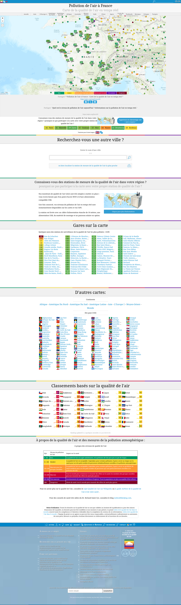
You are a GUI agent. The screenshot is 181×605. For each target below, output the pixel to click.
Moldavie (96, 356)
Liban (95, 324)
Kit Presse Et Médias (46, 537)
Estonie (61, 350)
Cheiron (98, 253)
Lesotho (96, 320)
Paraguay (114, 334)
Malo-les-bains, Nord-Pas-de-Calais (50, 274)
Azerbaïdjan (45, 340)
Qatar (112, 348)
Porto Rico (114, 344)
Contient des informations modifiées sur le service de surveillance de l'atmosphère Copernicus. (98, 561)
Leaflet (2, 92)
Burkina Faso (46, 362)
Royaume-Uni (116, 358)
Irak (77, 342)
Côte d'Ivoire (63, 334)
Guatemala (80, 322)
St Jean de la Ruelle (129, 236)
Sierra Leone (133, 324)
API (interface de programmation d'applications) (56, 568)
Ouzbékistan (115, 330)
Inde (77, 338)
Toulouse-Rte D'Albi (76, 267)
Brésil (43, 356)
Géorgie (61, 364)
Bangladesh (45, 344)
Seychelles (132, 322)
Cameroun (45, 366)
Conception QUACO (86, 581)
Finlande (61, 356)
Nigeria (113, 318)
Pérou (113, 338)
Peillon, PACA (74, 273)
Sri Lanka (131, 334)
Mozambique (98, 362)
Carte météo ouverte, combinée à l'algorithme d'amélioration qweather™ (95, 552)
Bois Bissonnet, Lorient (104, 262)
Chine (60, 322)
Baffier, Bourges (75, 256)
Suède (130, 336)
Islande (78, 348)
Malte (95, 344)
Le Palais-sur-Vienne (130, 269)
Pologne (113, 342)
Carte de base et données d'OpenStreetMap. (94, 574)
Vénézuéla (132, 362)
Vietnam (131, 364)
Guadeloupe (80, 320)
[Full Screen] (2, 25)
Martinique (97, 348)
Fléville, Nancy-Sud (103, 247)
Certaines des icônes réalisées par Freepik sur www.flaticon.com (95, 565)
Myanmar (96, 364)
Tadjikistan (132, 340)
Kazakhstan (80, 360)
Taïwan (131, 342)
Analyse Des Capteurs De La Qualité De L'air (54, 550)
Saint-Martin (115, 364)
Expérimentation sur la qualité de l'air (52, 548)
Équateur (61, 346)
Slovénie (131, 330)
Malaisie (96, 336)
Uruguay (131, 360)
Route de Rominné (129, 273)
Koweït (78, 368)
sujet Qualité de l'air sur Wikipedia (98, 489)
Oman (113, 326)
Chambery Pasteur (102, 264)
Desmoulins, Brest (76, 243)
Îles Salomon (81, 336)
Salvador (114, 368)
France (60, 358)
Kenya (78, 362)
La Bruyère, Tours (102, 258)
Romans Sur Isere (76, 271)
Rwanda (114, 362)
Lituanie (96, 326)
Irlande (78, 346)
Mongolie (96, 358)
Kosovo (78, 366)
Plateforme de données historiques (51, 570)
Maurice (96, 350)
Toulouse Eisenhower (77, 264)
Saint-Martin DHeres (130, 241)
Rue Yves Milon (128, 249)
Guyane (78, 328)
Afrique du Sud (46, 320)
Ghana (60, 366)
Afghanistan (45, 318)
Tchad (130, 344)
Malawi (96, 338)
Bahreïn (44, 342)
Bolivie (43, 352)
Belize (43, 348)
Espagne (61, 348)
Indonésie (79, 340)
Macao (95, 330)
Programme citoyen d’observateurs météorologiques (97, 555)
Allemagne (45, 326)
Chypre (60, 324)
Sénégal (131, 318)
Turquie (131, 356)
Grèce (78, 318)
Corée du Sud (63, 330)
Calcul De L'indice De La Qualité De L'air (53, 560)
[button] (2, 18)
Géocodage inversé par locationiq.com (93, 572)
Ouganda (114, 328)
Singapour (132, 326)
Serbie (130, 320)
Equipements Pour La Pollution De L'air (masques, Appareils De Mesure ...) (56, 565)
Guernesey (80, 324)
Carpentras (73, 251)
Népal (95, 366)
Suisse (130, 338)
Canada (43, 368)
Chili (59, 320)
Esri (7, 94)
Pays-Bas (114, 336)
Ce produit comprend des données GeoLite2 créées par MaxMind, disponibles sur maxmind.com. (98, 543)
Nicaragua (97, 368)
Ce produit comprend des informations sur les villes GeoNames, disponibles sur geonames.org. (97, 547)
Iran (77, 344)
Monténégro (97, 360)
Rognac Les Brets (49, 249)
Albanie (44, 322)
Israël (78, 350)
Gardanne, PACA (75, 247)
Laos (94, 318)
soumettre (108, 591)
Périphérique (100, 271)
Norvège (114, 320)
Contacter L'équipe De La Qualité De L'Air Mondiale (57, 536)
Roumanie (114, 356)
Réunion (114, 354)
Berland (125, 262)
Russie (113, 360)
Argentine (44, 332)
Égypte (60, 342)
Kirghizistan (80, 364)
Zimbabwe (132, 368)
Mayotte (96, 352)
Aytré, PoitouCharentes (104, 241)
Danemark (62, 340)
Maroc (95, 346)
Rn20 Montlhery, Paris (51, 256)
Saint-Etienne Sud (129, 260)
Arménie (44, 334)
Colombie (61, 326)
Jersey (78, 356)
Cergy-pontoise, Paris (103, 251)
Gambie (61, 362)
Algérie (43, 324)
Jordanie (79, 358)
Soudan (131, 332)
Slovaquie (131, 328)
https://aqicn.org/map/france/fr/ (90, 99)
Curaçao (61, 338)
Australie (44, 336)
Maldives (96, 340)
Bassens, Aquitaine (76, 253)
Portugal (114, 346)
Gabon (60, 360)
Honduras (79, 330)
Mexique (96, 354)
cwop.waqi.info (85, 557)
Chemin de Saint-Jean (130, 256)
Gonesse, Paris (48, 262)
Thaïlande (132, 348)
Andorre (44, 328)
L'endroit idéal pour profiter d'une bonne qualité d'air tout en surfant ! (98, 578)
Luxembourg (98, 328)
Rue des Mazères (128, 267)
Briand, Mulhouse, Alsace (101, 274)
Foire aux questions (48, 554)
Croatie (60, 336)
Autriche (44, 338)
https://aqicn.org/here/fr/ (90, 114)
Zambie (131, 366)
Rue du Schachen (49, 236)
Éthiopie (61, 354)
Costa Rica (62, 332)
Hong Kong (80, 332)
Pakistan (114, 332)
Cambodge (45, 364)
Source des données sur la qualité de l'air (53, 558)
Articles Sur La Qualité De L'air (50, 546)
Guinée (78, 326)
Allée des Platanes (49, 241)
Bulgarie (44, 360)
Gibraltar (61, 368)
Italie (77, 352)
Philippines (115, 340)
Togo (129, 350)
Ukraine (131, 358)
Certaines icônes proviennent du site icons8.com (96, 569)
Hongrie (79, 334)
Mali (94, 342)
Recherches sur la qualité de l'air (55, 541)
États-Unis (62, 352)
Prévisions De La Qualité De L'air (51, 562)
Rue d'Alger (47, 238)
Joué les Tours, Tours (130, 245)
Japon (78, 354)
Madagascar (97, 334)
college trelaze (48, 245)
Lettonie (96, 322)
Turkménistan (133, 354)
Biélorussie (45, 350)
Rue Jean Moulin (128, 251)
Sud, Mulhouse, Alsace (130, 238)
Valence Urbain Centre (104, 236)
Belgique (44, 346)
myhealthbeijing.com (122, 498)
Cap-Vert (61, 318)
